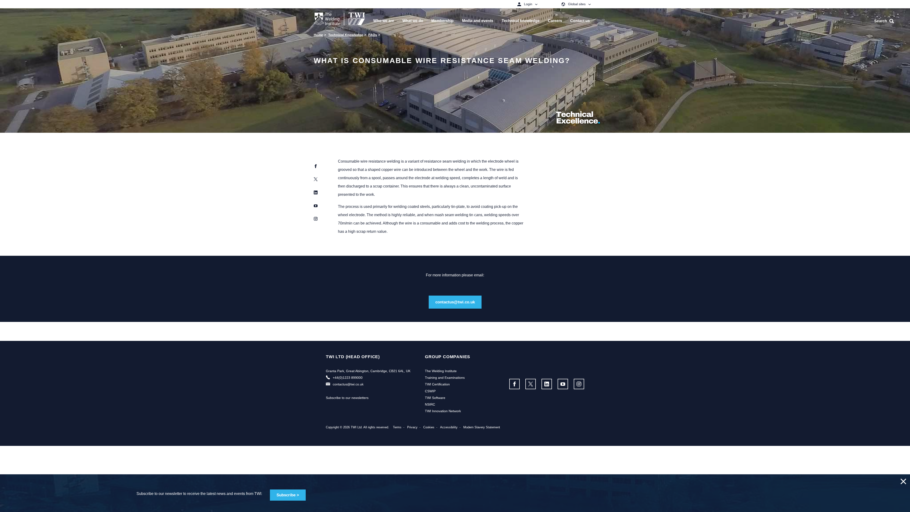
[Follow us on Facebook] (514, 384)
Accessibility (449, 427)
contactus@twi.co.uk (455, 302)
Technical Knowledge (345, 35)
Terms (397, 427)
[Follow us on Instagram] (579, 384)
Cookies (428, 427)
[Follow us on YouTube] (563, 384)
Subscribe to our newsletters (347, 398)
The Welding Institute (441, 371)
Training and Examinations (445, 377)
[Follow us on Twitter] (530, 384)
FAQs (372, 35)
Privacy (412, 427)
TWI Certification (437, 384)
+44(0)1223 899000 (348, 377)
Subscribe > (288, 495)
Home (318, 35)
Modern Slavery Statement (481, 427)
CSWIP (430, 391)
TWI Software (435, 398)
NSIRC (430, 404)
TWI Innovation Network (443, 411)
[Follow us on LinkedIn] (546, 384)
